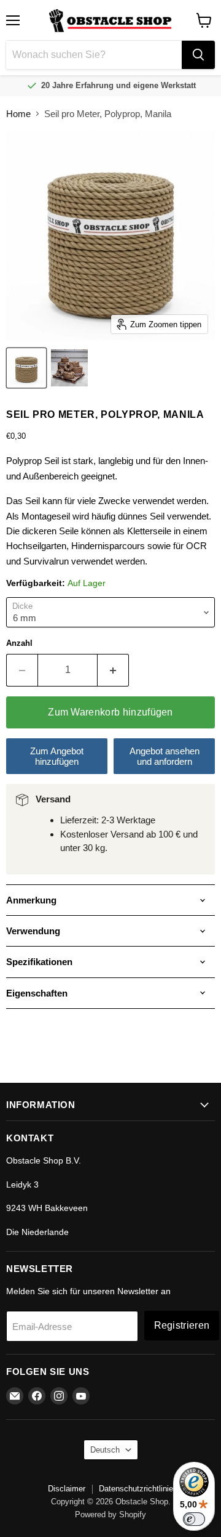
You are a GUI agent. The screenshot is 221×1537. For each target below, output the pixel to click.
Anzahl (19, 643)
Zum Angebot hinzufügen (56, 756)
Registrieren (182, 1325)
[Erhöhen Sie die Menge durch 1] (113, 670)
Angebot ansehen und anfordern (165, 756)
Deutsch (105, 1449)
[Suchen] (198, 55)
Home (18, 113)
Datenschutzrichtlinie (136, 1488)
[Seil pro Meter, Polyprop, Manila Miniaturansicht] (26, 368)
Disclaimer (66, 1488)
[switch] (194, 1519)
